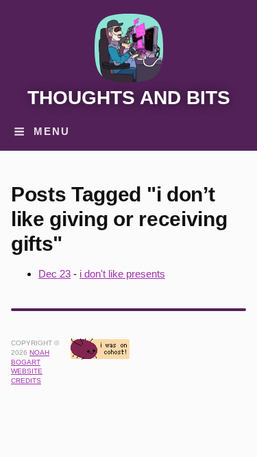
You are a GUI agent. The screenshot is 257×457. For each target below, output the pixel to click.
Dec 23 (54, 274)
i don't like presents (122, 274)
